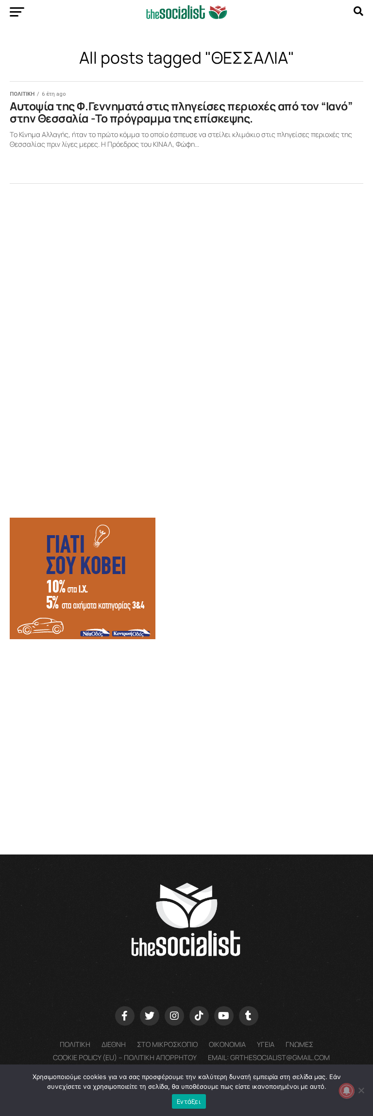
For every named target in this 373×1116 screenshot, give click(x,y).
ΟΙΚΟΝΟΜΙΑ (227, 1044)
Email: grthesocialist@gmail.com (269, 1057)
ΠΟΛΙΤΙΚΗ (75, 1044)
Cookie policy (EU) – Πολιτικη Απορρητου (125, 1057)
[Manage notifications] (347, 1091)
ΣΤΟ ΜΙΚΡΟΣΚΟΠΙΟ (167, 1044)
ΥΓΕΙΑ (265, 1044)
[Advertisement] (186, 723)
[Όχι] (361, 1090)
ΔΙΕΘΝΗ (114, 1044)
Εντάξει (189, 1101)
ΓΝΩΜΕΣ (299, 1044)
